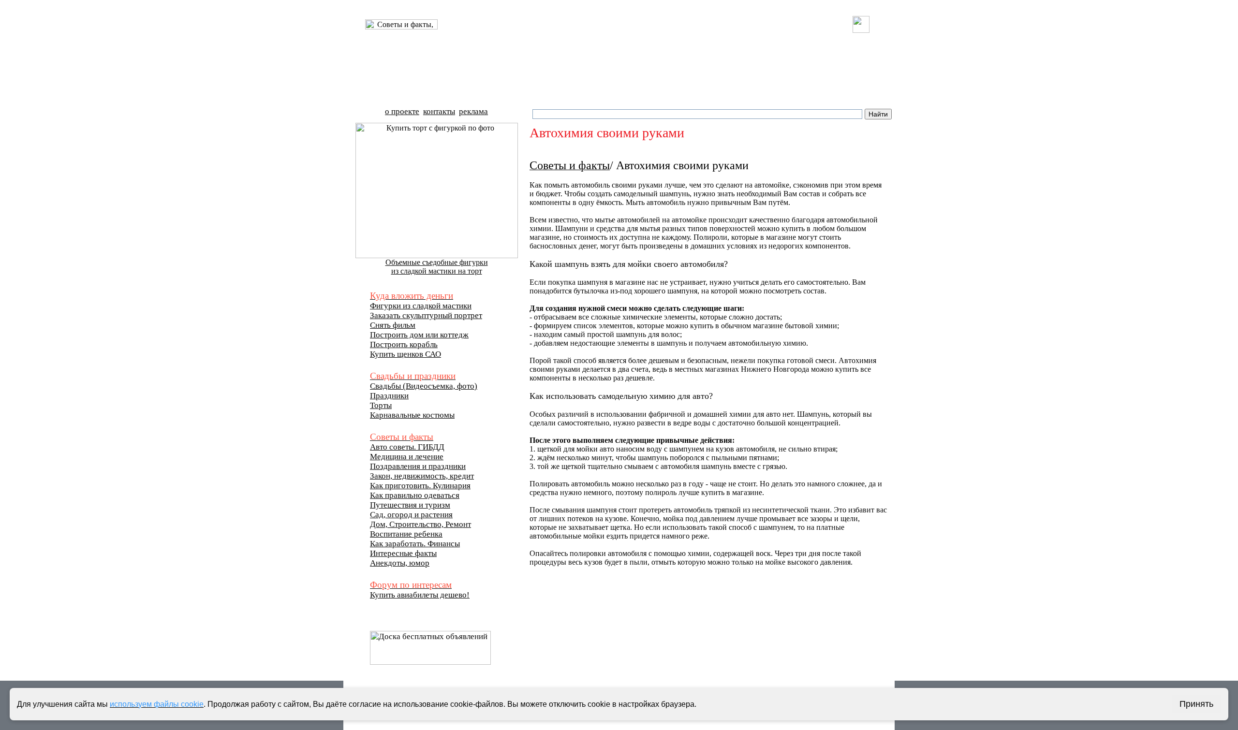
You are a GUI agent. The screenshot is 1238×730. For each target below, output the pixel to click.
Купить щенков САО (405, 354)
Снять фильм (392, 325)
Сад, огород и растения (411, 514)
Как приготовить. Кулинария (420, 485)
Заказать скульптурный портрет (426, 315)
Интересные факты (403, 553)
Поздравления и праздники (418, 466)
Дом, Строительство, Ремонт (420, 524)
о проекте (402, 111)
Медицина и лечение (406, 456)
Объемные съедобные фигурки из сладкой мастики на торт (436, 266)
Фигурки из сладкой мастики (421, 305)
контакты (439, 111)
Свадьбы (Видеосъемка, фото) (423, 386)
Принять (1196, 704)
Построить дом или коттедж (419, 334)
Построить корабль (404, 344)
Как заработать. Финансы (415, 543)
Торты (381, 405)
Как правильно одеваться (414, 495)
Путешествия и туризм (410, 505)
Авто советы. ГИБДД (407, 447)
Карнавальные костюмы (412, 415)
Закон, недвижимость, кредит (422, 476)
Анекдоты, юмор (399, 563)
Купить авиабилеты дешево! (420, 594)
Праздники (389, 395)
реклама (473, 111)
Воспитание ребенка (406, 534)
